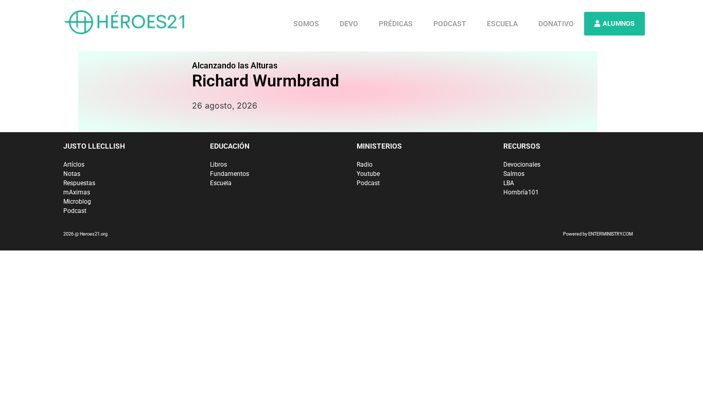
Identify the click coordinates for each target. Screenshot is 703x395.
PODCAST (449, 24)
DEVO (349, 24)
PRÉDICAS (396, 24)
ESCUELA (502, 24)
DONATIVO (556, 24)
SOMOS (306, 24)
